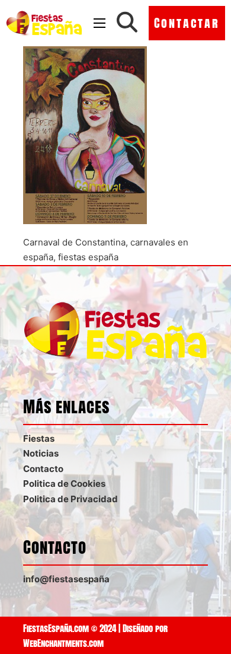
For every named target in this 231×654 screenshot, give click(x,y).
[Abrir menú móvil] (99, 23)
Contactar (187, 23)
